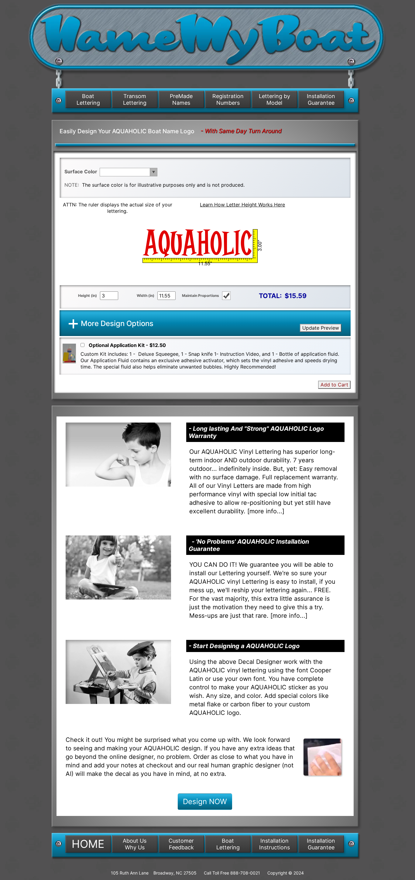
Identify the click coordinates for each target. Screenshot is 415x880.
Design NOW (205, 801)
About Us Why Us (134, 844)
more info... (265, 511)
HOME (88, 844)
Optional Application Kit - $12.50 (127, 345)
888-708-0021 (245, 872)
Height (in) (87, 295)
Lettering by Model (274, 99)
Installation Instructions (274, 844)
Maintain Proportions (200, 295)
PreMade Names (181, 99)
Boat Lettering (88, 99)
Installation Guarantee (321, 99)
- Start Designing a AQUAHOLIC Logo (244, 646)
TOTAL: (270, 296)
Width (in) (145, 295)
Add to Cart (334, 385)
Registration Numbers (228, 99)
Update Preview (320, 328)
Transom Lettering (134, 99)
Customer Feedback (181, 844)
